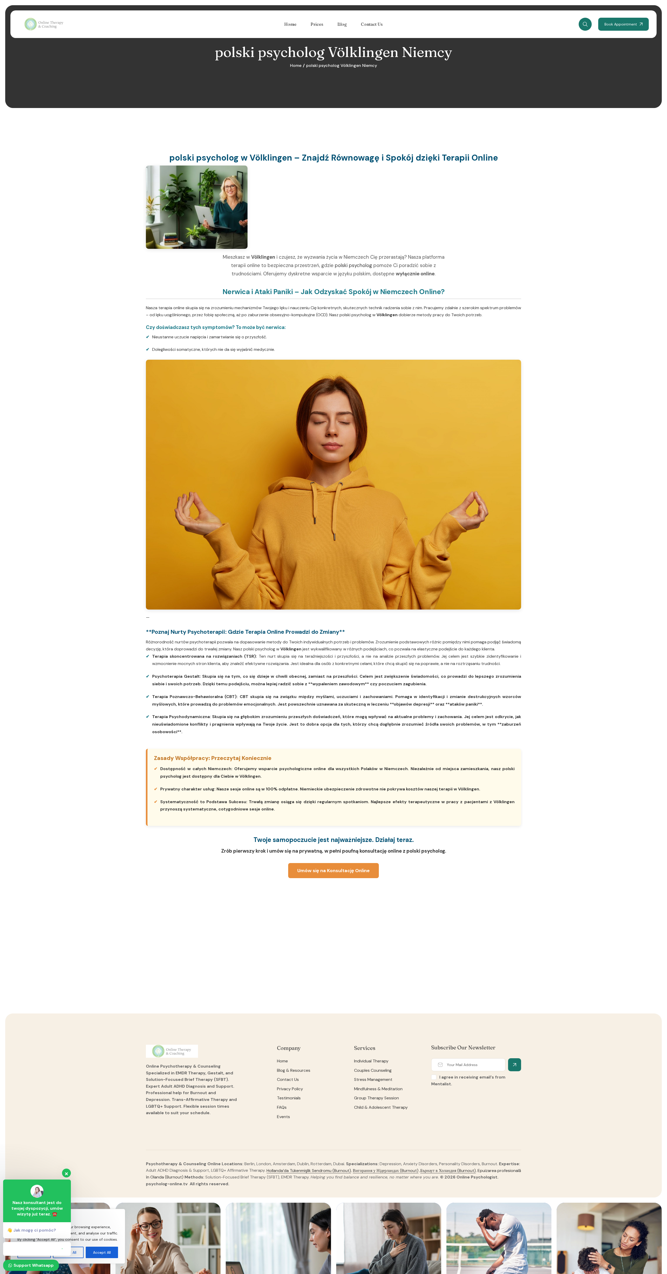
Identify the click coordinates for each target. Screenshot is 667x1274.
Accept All (102, 1252)
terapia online (171, 307)
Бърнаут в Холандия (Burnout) (448, 1170)
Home (295, 65)
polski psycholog (353, 265)
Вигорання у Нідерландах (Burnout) (385, 1170)
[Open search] (585, 24)
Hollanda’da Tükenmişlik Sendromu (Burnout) (309, 1170)
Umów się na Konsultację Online (333, 870)
